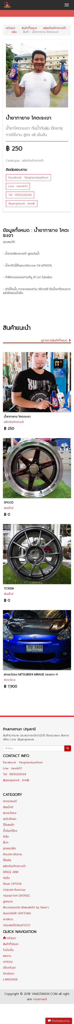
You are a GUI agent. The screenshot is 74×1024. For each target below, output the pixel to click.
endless (8, 919)
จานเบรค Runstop (14, 890)
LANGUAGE (10, 979)
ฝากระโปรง (9, 813)
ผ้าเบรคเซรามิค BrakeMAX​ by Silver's (26, 907)
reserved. (40, 999)
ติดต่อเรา (8, 973)
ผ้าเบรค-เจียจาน (12, 854)
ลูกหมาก (8, 901)
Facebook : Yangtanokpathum (28, 177)
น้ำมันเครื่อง (10, 831)
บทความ (8, 962)
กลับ (14, 32)
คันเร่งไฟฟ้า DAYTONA (17, 913)
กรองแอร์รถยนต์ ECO (16, 925)
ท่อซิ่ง (6, 878)
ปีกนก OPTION (12, 884)
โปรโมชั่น (8, 950)
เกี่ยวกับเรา (9, 968)
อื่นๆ (5, 842)
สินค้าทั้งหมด (29, 28)
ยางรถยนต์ (10, 801)
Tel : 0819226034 (20, 195)
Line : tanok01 (17, 186)
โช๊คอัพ (7, 860)
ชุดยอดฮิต (9, 848)
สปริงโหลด (9, 819)
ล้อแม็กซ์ (8, 807)
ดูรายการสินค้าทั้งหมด (54, 340)
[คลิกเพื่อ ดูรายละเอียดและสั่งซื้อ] (37, 382)
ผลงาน (7, 956)
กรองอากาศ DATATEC (16, 896)
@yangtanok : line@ (21, 203)
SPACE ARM (10, 872)
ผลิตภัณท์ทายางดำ (54, 28)
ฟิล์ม (6, 837)
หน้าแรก (10, 28)
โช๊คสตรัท (8, 825)
